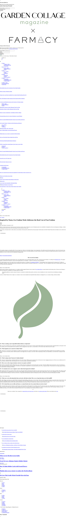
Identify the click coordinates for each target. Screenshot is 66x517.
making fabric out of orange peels (28, 391)
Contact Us (4, 490)
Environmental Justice (5, 168)
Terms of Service (5, 510)
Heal (3, 193)
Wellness (3, 498)
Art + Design (6, 71)
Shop (3, 210)
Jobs (3, 491)
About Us (3, 508)
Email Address (2, 8)
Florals (5, 72)
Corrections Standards (5, 512)
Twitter (3, 502)
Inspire (3, 70)
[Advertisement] (33, 241)
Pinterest (3, 503)
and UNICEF (35, 262)
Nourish (3, 74)
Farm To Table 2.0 (7, 77)
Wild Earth (6, 73)
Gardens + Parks (7, 64)
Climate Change (6, 80)
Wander (3, 63)
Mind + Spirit (6, 67)
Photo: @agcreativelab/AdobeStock (6, 255)
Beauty (5, 69)
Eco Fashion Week (39, 269)
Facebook (3, 501)
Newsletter (4, 505)
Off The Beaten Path (7, 65)
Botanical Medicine (7, 68)
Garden (3, 495)
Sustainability (4, 167)
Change (3, 78)
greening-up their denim (43, 391)
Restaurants (6, 75)
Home (3, 497)
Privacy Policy (4, 511)
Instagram (3, 504)
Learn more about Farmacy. (13, 48)
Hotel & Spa (4, 84)
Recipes (5, 76)
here (57, 391)
